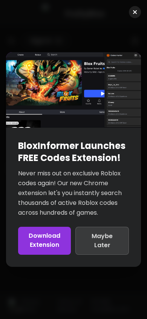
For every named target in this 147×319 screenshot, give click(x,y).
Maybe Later (102, 240)
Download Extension (44, 240)
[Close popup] (135, 12)
